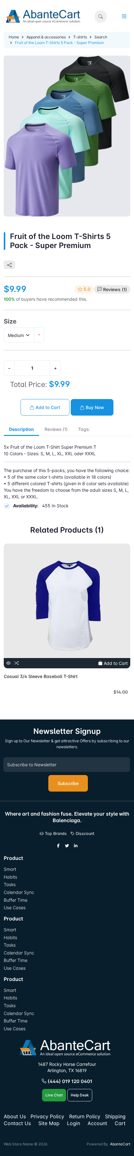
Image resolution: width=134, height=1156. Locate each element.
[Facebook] (58, 846)
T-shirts (80, 37)
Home (14, 37)
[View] (8, 663)
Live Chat (54, 1095)
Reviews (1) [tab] (56, 429)
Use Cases (15, 907)
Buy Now (94, 407)
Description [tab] (21, 429)
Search (100, 37)
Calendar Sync (19, 892)
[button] (100, 16)
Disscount (84, 833)
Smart (10, 869)
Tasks (10, 884)
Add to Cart (47, 407)
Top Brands (55, 833)
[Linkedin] (75, 846)
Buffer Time (15, 900)
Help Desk (80, 1095)
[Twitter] (67, 846)
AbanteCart (120, 1144)
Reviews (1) (115, 289)
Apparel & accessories (46, 37)
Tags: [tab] (84, 429)
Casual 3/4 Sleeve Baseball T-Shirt (41, 676)
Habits (10, 877)
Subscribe (68, 783)
